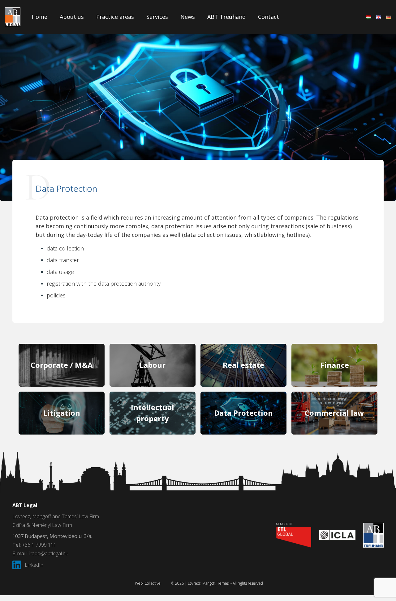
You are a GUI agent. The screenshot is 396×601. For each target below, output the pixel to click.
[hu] (368, 17)
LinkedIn (34, 564)
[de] (388, 17)
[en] (378, 17)
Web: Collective (148, 583)
